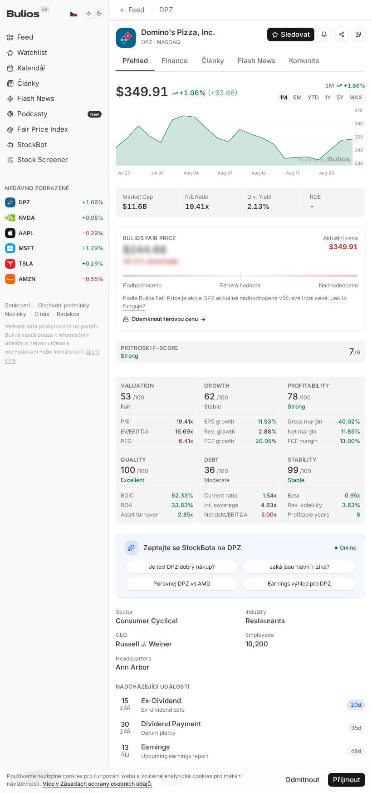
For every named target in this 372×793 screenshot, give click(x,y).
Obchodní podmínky (63, 305)
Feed (136, 9)
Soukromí (17, 305)
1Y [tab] (328, 97)
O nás (41, 313)
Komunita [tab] (304, 60)
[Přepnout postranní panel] (108, 396)
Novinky (15, 313)
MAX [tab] (355, 97)
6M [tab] (297, 97)
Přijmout (346, 779)
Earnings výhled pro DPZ (299, 583)
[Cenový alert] (324, 34)
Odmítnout (302, 779)
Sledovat (295, 34)
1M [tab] (283, 97)
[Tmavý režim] (94, 14)
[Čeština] (73, 14)
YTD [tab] (313, 97)
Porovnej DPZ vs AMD (181, 583)
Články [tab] (212, 60)
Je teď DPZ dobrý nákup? (182, 566)
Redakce (68, 313)
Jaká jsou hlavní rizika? (299, 566)
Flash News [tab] (256, 60)
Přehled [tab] (135, 60)
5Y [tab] (340, 97)
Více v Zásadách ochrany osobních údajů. (97, 783)
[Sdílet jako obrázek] (358, 34)
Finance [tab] (175, 60)
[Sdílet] (341, 34)
